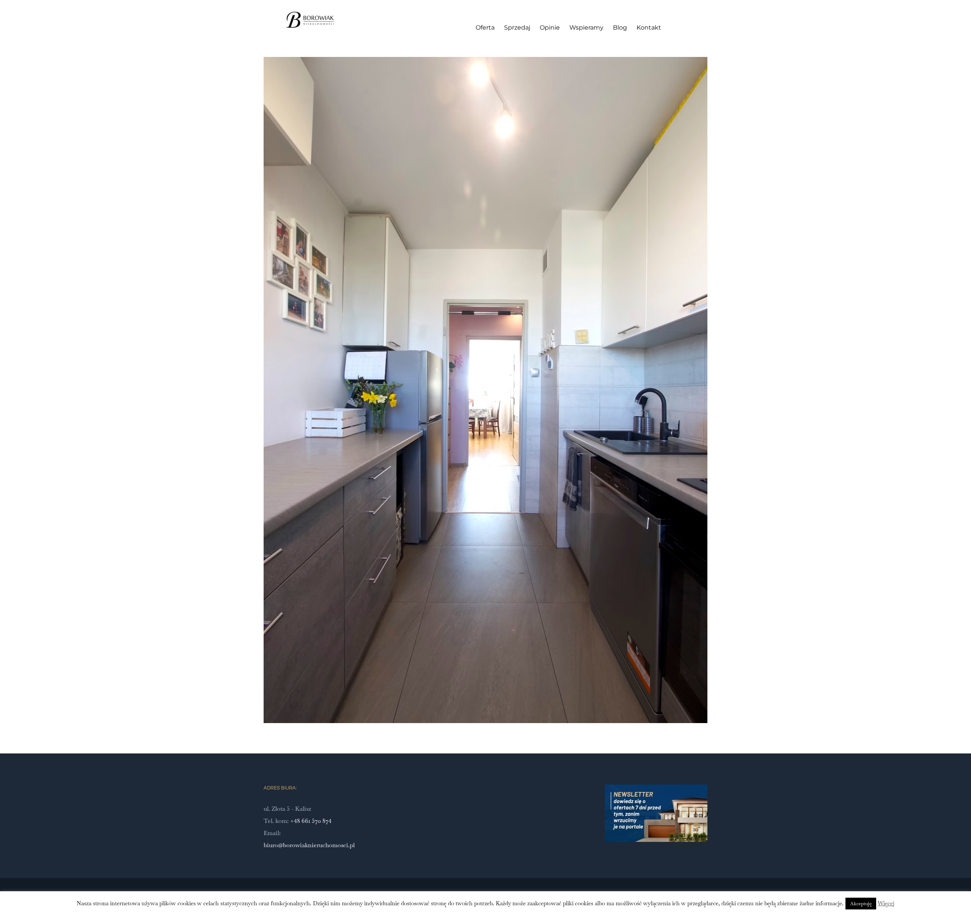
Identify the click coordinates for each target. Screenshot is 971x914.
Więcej (886, 903)
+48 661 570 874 (311, 821)
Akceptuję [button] (861, 903)
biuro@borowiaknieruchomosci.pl (309, 845)
